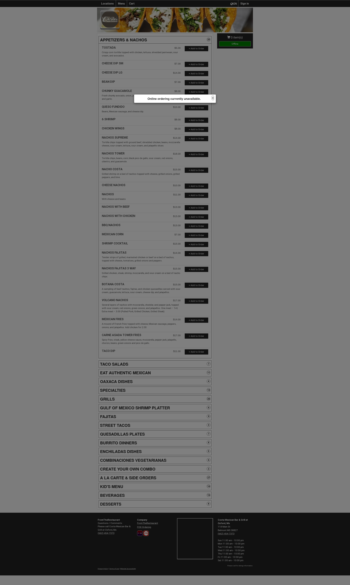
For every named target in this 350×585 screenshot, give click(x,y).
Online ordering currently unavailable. (174, 99)
